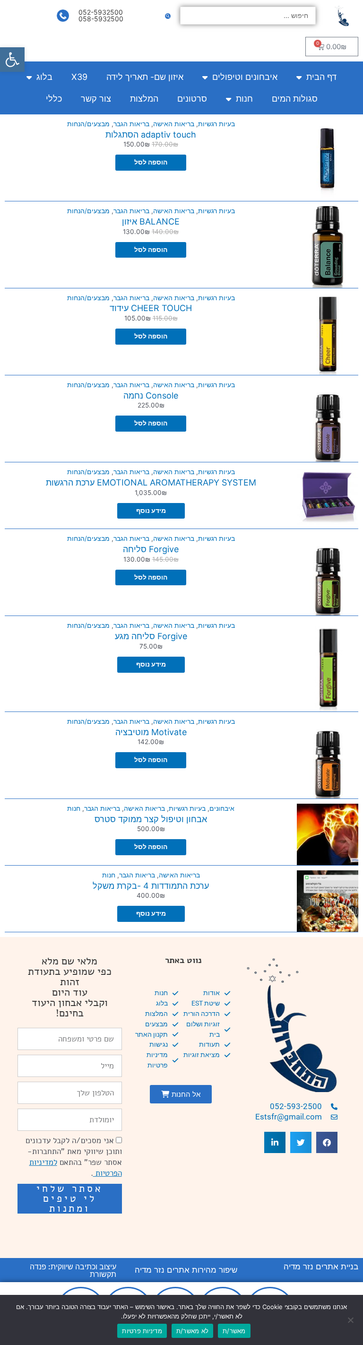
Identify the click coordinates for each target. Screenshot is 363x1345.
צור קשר (96, 99)
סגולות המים (295, 99)
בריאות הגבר (131, 124)
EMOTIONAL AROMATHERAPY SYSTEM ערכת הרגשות (151, 482)
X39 (79, 77)
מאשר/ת (234, 1331)
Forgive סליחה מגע (151, 636)
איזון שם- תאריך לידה (144, 77)
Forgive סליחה (151, 549)
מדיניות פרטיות (142, 1331)
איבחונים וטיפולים (244, 77)
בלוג (44, 77)
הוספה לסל (150, 162)
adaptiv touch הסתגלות (150, 134)
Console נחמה (150, 395)
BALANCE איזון (151, 221)
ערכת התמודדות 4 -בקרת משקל (151, 886)
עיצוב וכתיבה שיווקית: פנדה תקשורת (73, 1270)
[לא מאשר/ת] (351, 1320)
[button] (12, 59)
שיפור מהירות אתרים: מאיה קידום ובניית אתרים (75, 1231)
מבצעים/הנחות (88, 124)
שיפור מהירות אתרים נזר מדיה (186, 1270)
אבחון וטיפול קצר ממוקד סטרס (151, 819)
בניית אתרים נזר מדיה (321, 1266)
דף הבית (321, 77)
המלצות (144, 99)
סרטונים (192, 99)
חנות (244, 99)
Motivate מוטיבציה (151, 732)
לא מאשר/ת (192, 1331)
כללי (54, 99)
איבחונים (221, 808)
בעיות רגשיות (216, 124)
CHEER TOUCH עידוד (151, 308)
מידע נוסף (151, 510)
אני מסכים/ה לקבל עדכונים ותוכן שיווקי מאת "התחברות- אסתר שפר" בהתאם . (74, 1157)
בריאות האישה (173, 124)
